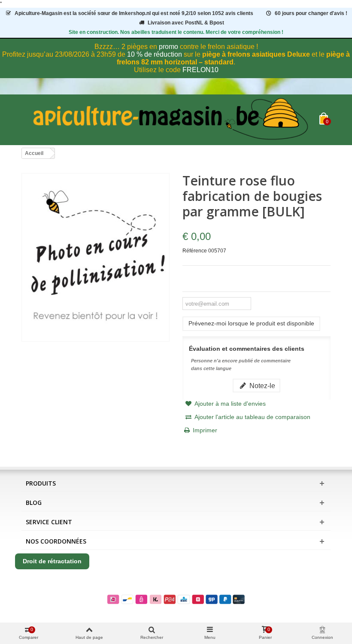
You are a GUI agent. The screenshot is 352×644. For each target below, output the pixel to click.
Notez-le (261, 385)
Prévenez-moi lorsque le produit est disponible (251, 323)
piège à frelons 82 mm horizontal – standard (233, 58)
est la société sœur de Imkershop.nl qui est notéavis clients (134, 13)
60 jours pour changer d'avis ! (311, 13)
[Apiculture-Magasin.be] (170, 119)
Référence (194, 251)
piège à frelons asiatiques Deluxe (256, 54)
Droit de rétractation (52, 561)
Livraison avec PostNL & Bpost (186, 23)
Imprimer (205, 430)
